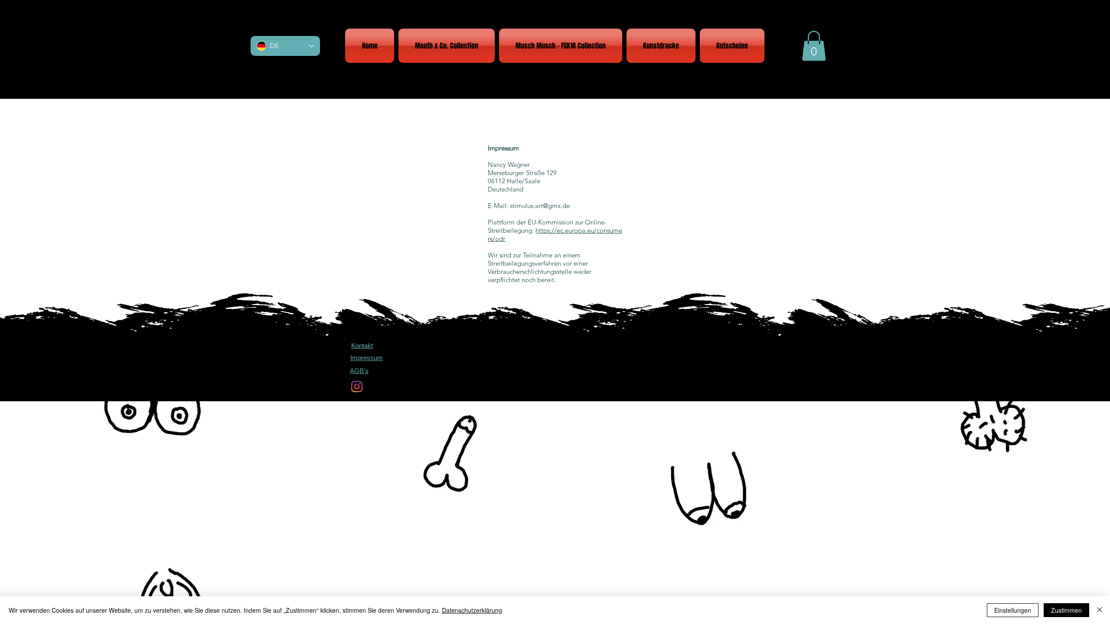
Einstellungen (1012, 610)
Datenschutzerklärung (472, 610)
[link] (813, 46)
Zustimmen (1066, 610)
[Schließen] (1099, 610)
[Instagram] (356, 386)
